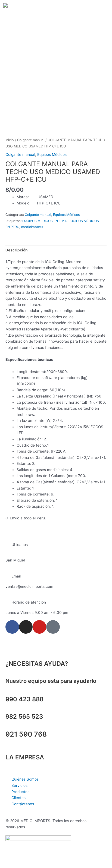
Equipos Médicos (52, 154)
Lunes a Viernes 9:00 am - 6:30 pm (36, 612)
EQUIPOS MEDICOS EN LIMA (44, 221)
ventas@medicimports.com (29, 586)
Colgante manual (30, 140)
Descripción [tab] (16, 250)
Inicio (9, 140)
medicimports (32, 227)
